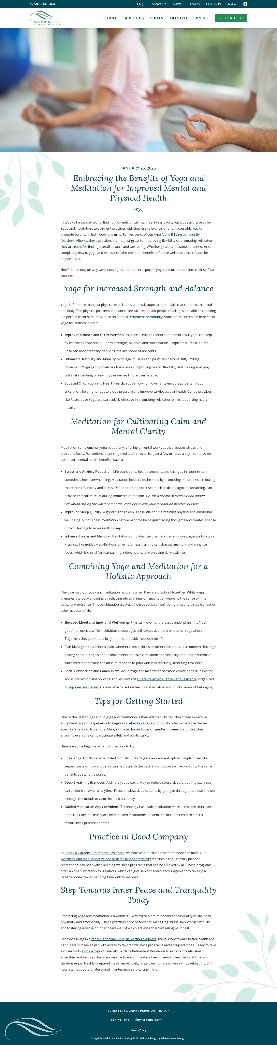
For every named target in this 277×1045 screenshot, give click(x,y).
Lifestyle (179, 18)
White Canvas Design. (173, 1038)
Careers (194, 4)
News (177, 4)
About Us (134, 18)
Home (112, 18)
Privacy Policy (138, 1030)
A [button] (229, 4)
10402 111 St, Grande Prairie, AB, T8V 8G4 (138, 1011)
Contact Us (158, 4)
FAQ (140, 4)
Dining (201, 18)
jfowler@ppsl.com (148, 1019)
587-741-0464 (44, 4)
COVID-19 (213, 4)
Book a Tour (231, 18)
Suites (156, 18)
